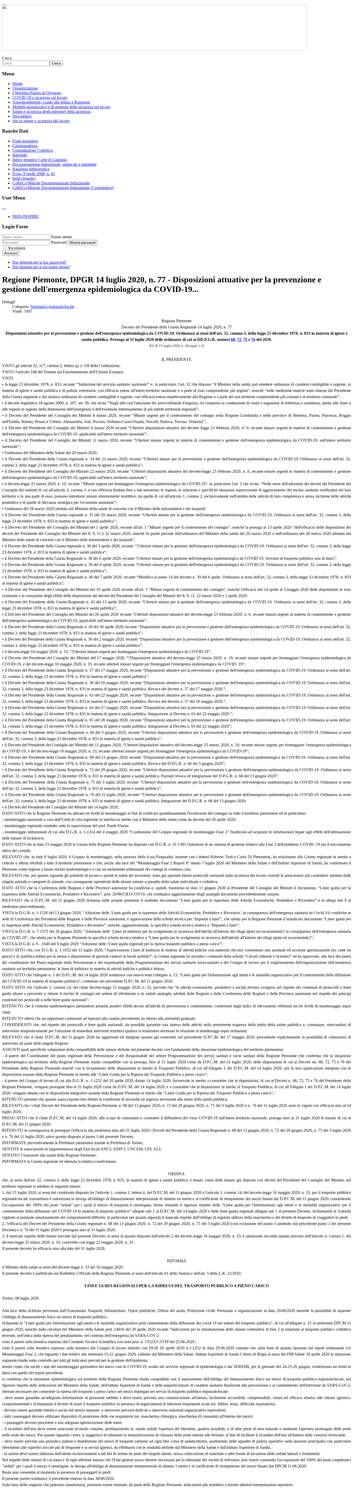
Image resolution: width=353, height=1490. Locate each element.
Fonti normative (25, 141)
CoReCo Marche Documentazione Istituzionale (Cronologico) (63, 187)
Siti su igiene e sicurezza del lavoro (41, 121)
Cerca (7, 58)
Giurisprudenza (24, 146)
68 (233, 339)
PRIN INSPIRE (25, 216)
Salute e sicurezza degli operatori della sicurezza (51, 111)
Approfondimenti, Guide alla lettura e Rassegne (51, 102)
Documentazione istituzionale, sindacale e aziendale (54, 164)
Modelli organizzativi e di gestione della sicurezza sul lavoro (61, 107)
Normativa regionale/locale (52, 306)
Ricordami (16, 248)
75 (245, 339)
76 (253, 339)
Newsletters (22, 116)
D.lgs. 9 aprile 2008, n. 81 (33, 173)
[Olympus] (154, 49)
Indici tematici (23, 178)
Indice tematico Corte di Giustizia (39, 159)
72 (239, 339)
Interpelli (19, 155)
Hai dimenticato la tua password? (39, 262)
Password (59, 242)
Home (17, 83)
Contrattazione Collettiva (32, 150)
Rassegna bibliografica (30, 169)
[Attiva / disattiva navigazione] (4, 209)
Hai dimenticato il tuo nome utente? (41, 267)
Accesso (10, 253)
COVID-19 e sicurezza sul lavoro (39, 97)
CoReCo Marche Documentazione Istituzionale (51, 183)
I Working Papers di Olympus (36, 93)
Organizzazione (25, 88)
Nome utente (61, 237)
